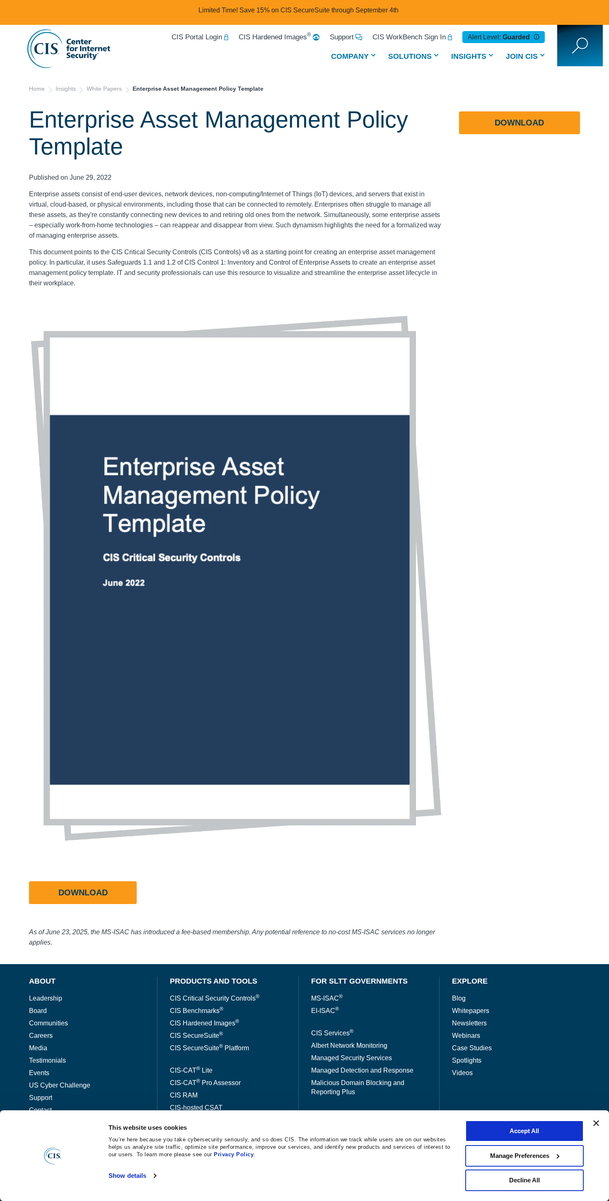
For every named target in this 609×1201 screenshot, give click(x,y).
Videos (462, 1072)
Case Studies (472, 1047)
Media (38, 1047)
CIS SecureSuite (196, 1035)
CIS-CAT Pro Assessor (205, 1082)
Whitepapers (470, 1010)
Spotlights (466, 1060)
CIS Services (332, 1033)
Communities (48, 1023)
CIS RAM (184, 1095)
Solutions (410, 56)
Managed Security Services (351, 1057)
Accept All (524, 1130)
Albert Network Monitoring (349, 1045)
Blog (459, 998)
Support (342, 37)
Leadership (45, 998)
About (42, 981)
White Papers (104, 88)
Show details (127, 1175)
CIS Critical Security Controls (214, 998)
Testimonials (47, 1060)
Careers (41, 1035)
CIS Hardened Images (275, 37)
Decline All (524, 1180)
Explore (470, 981)
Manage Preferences (519, 1155)
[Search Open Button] (580, 45)
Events (39, 1072)
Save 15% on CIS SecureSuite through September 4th (319, 10)
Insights (468, 56)
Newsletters (469, 1023)
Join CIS (522, 56)
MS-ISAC (327, 998)
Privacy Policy (234, 1154)
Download (83, 892)
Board (38, 1010)
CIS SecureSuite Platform (209, 1047)
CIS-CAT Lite (191, 1070)
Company (350, 56)
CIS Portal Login (197, 37)
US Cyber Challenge (59, 1085)
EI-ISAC (325, 1010)
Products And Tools (213, 981)
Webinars (466, 1035)
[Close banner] (596, 1123)
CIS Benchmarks (196, 1010)
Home (37, 88)
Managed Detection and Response (362, 1070)
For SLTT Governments (359, 981)
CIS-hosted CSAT (196, 1107)
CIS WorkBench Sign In (409, 37)
